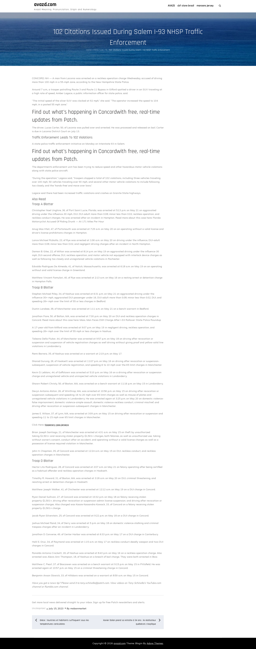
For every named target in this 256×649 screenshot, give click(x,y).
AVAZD (171, 5)
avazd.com (45, 4)
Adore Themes (155, 643)
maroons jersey (205, 5)
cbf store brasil (185, 5)
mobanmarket (78, 608)
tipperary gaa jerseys (57, 424)
